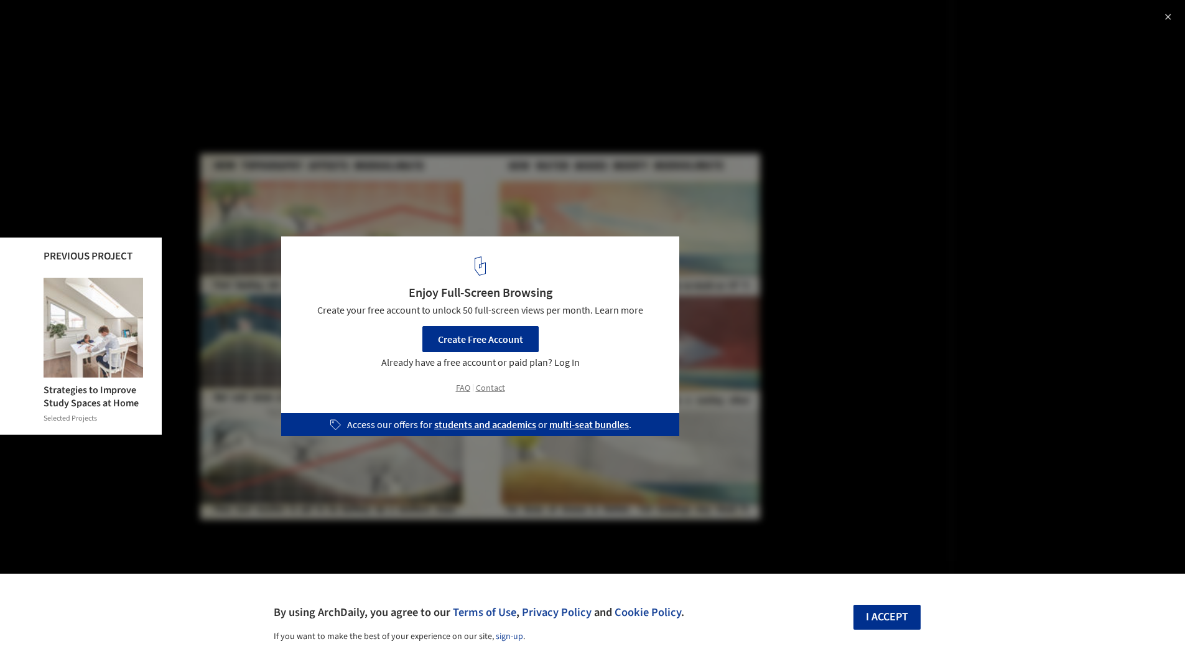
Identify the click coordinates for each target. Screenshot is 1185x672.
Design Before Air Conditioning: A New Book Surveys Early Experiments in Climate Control (176, 33)
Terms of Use (484, 612)
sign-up (509, 636)
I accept (887, 617)
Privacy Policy (557, 612)
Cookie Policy (648, 612)
